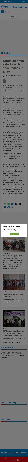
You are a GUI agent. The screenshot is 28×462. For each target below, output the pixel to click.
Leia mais (17, 230)
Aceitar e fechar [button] (14, 234)
